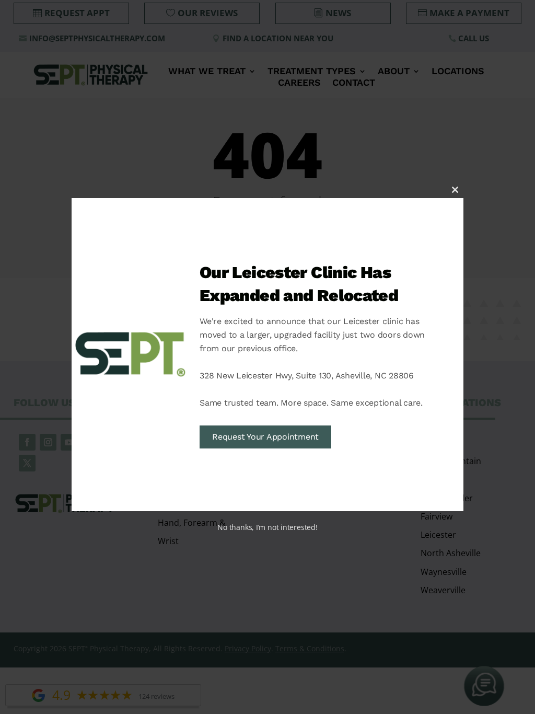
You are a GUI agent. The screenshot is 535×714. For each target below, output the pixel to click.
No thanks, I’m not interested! (267, 527)
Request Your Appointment (265, 437)
